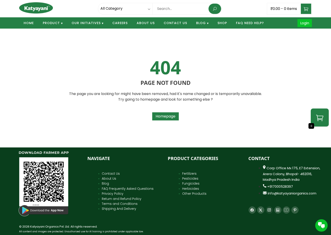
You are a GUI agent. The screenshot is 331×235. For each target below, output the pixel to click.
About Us (146, 23)
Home (29, 23)
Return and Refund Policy (121, 199)
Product (51, 23)
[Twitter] (260, 210)
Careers (120, 23)
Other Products (194, 193)
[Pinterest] (295, 210)
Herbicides (190, 188)
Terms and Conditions (120, 203)
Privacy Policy (112, 193)
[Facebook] (252, 210)
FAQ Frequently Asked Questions (128, 188)
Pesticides (190, 178)
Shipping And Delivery (119, 208)
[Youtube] (286, 210)
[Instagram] (269, 210)
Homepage (165, 116)
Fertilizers (189, 173)
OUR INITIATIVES (86, 23)
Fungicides (191, 183)
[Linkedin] (277, 210)
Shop (222, 23)
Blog (201, 23)
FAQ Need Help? (250, 23)
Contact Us (175, 23)
